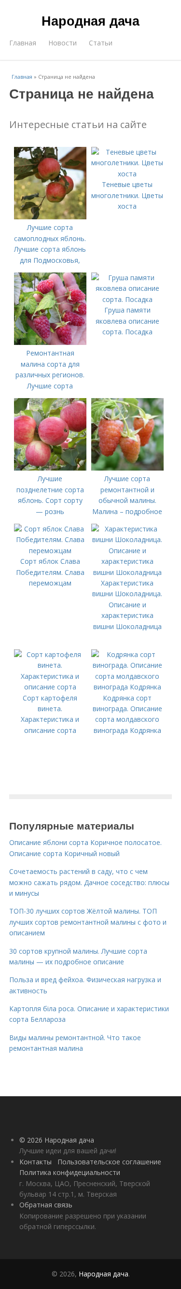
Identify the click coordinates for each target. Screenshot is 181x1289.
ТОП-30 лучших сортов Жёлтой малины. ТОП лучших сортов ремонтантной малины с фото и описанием (88, 921)
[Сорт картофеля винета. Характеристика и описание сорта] (50, 686)
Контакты (35, 1161)
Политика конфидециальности (69, 1172)
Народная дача (90, 20)
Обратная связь (45, 1204)
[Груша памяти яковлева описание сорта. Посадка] (127, 299)
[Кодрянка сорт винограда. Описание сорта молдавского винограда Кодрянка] (127, 686)
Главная (22, 42)
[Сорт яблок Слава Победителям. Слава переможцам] (50, 550)
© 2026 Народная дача (56, 1140)
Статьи (100, 42)
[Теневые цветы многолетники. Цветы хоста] (127, 173)
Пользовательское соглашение (109, 1161)
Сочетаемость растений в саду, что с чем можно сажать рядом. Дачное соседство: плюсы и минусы (89, 882)
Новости (62, 42)
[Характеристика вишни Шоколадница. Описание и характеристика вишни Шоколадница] (127, 572)
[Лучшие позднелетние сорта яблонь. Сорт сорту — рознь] (50, 468)
